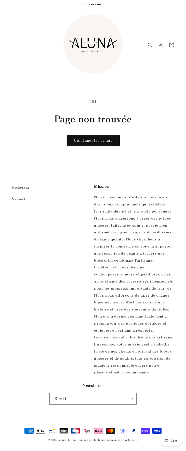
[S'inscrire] (131, 399)
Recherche (21, 187)
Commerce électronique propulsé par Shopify (108, 440)
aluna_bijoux (68, 440)
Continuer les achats (93, 140)
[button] (14, 45)
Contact (18, 198)
